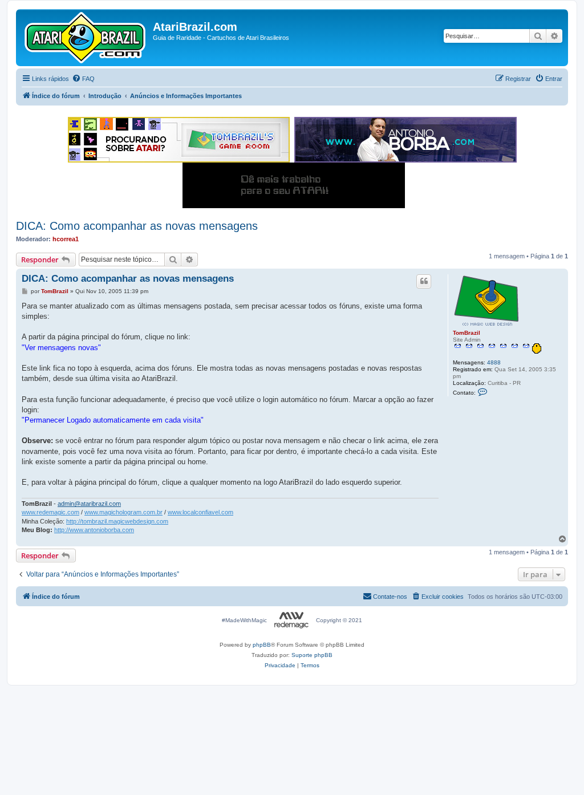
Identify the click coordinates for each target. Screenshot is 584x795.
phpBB (262, 645)
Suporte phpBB (311, 655)
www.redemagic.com (50, 512)
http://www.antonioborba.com (94, 529)
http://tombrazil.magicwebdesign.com (117, 521)
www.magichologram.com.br (123, 512)
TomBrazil (466, 333)
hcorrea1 (65, 239)
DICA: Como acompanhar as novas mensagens (137, 226)
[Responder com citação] (423, 281)
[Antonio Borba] (405, 140)
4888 (494, 362)
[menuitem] (83, 79)
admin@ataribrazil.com (89, 503)
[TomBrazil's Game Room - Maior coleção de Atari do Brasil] (179, 140)
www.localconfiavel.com (200, 512)
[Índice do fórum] (86, 37)
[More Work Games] (293, 185)
